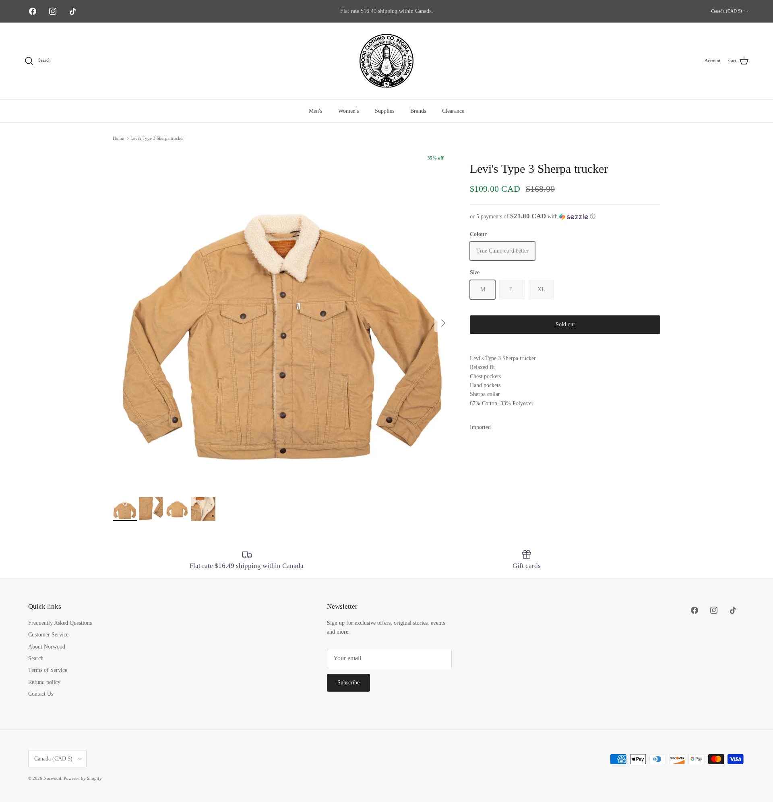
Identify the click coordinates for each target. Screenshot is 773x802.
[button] (565, 216)
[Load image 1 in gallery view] (282, 319)
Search (35, 658)
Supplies (384, 111)
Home (118, 138)
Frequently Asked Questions (60, 623)
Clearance (453, 111)
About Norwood (46, 647)
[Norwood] (386, 61)
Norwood (52, 778)
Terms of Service (47, 670)
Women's (348, 111)
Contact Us (40, 694)
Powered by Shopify (83, 778)
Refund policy (44, 682)
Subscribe (348, 683)
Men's (315, 111)
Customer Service (48, 635)
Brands (418, 111)
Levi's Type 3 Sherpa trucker (157, 138)
